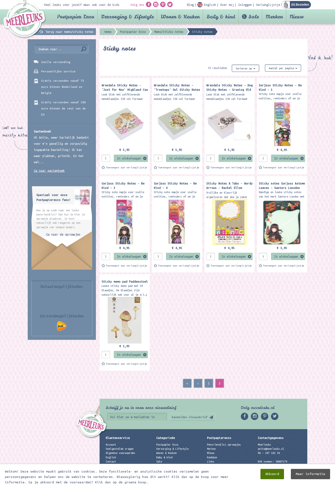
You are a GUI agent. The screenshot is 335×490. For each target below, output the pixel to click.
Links (210, 461)
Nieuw (297, 16)
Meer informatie (310, 474)
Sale (253, 16)
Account (111, 444)
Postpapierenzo (219, 437)
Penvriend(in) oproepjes (224, 444)
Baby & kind (220, 16)
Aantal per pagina (282, 68)
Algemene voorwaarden (120, 452)
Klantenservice (118, 437)
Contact (111, 461)
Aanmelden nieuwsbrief (190, 417)
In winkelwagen (129, 158)
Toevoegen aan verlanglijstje (126, 167)
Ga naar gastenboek (49, 170)
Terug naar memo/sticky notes (69, 31)
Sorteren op (244, 68)
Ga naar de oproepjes (63, 234)
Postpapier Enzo (75, 16)
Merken (274, 16)
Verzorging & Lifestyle (127, 16)
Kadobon (212, 457)
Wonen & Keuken (180, 16)
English (111, 457)
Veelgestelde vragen (120, 448)
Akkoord (272, 474)
